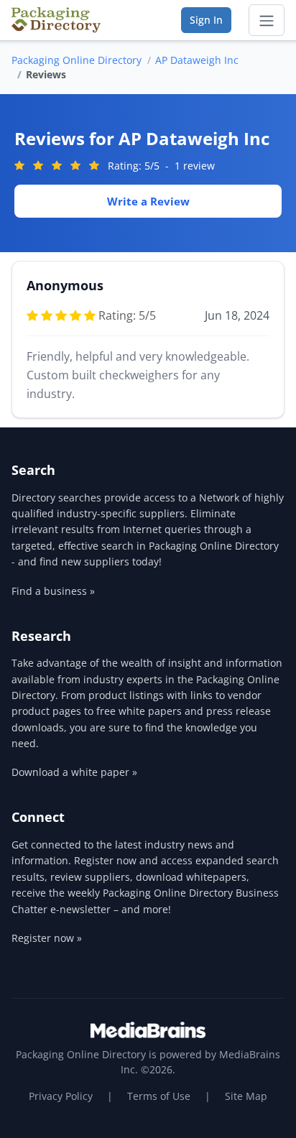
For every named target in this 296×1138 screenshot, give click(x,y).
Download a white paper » (74, 772)
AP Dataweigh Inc (197, 60)
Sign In (206, 20)
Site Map (246, 1096)
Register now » (46, 938)
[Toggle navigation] (267, 20)
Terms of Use (158, 1096)
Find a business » (53, 591)
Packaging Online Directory (76, 60)
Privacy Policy (61, 1096)
